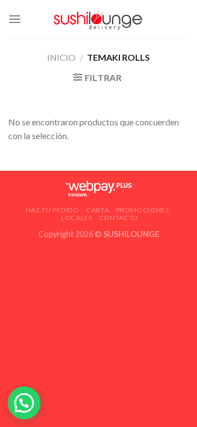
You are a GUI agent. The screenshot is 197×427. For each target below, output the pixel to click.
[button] (24, 402)
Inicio (61, 57)
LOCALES (76, 218)
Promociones (142, 210)
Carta (97, 210)
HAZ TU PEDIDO (52, 210)
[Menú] (14, 18)
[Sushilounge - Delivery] (98, 19)
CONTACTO (118, 218)
